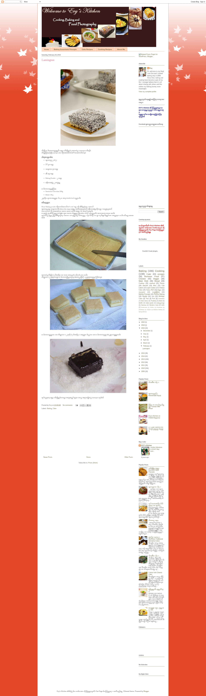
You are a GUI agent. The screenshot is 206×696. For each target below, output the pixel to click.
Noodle (144, 296)
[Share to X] (85, 405)
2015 (143, 353)
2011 (143, 365)
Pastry (162, 283)
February (146, 346)
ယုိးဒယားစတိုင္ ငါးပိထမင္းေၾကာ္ (156, 504)
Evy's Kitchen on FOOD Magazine (154, 417)
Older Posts (129, 457)
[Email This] (81, 405)
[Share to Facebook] (88, 405)
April (145, 340)
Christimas (159, 307)
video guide (150, 303)
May (145, 337)
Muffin (141, 303)
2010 (143, 368)
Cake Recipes (87, 49)
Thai (147, 298)
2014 (143, 356)
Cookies (141, 283)
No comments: (68, 405)
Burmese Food (151, 276)
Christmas (141, 309)
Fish (153, 298)
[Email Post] (76, 405)
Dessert (145, 285)
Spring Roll (142, 311)
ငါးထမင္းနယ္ (153, 520)
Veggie (156, 279)
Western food (153, 305)
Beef (160, 301)
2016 (143, 328)
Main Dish (143, 281)
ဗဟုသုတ (142, 292)
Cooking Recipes (105, 49)
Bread (157, 281)
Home (46, 49)
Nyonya (143, 305)
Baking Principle (144, 294)
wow (162, 305)
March (145, 343)
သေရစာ (161, 274)
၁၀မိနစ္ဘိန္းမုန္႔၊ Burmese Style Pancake (154, 470)
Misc (155, 285)
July (145, 334)
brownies (161, 298)
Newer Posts (47, 457)
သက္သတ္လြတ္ (156, 292)
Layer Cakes (151, 288)
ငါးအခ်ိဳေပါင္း (154, 382)
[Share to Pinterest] (90, 405)
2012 (143, 362)
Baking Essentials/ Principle (65, 49)
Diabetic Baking (157, 309)
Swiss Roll (150, 290)
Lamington (48, 60)
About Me (121, 49)
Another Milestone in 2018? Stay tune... (156, 449)
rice (153, 296)
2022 (143, 322)
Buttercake (144, 307)
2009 (143, 371)
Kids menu (144, 301)
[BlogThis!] (83, 405)
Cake (54, 408)
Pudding (153, 301)
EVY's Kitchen (146, 445)
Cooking (159, 271)
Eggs (159, 290)
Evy (151, 68)
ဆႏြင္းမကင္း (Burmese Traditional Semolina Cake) (156, 539)
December (147, 331)
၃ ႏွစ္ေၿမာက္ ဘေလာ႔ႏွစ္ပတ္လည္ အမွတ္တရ (156, 429)
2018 (143, 325)
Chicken (142, 279)
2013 (143, 359)
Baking (49, 408)
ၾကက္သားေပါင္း (155, 487)
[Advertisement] (88, 433)
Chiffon (152, 307)
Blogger (146, 691)
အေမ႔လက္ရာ (160, 303)
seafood (152, 283)
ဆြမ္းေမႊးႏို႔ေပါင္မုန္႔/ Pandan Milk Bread (156, 406)
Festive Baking (159, 294)
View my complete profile (147, 91)
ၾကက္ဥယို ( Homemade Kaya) (155, 394)
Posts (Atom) (93, 463)
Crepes (149, 309)
